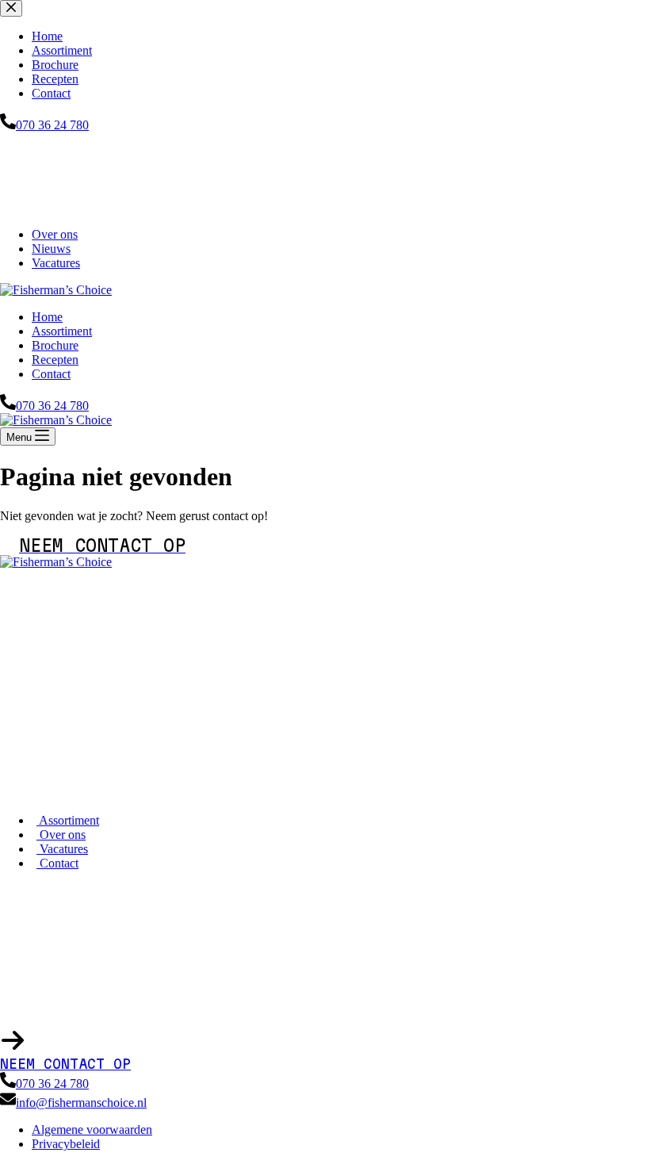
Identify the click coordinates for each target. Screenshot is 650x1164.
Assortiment (62, 331)
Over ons (55, 234)
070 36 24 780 (52, 405)
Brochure (55, 345)
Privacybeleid (66, 1144)
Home (47, 317)
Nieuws (51, 248)
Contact (51, 374)
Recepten (55, 359)
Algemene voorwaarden (92, 1129)
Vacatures (56, 263)
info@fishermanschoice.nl (81, 1102)
